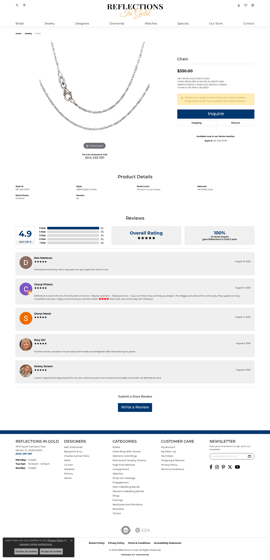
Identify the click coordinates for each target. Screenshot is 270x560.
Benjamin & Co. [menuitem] (73, 451)
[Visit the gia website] (142, 530)
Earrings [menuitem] (118, 500)
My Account (168, 447)
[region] (94, 95)
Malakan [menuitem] (69, 469)
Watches (151, 23)
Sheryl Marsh (42, 313)
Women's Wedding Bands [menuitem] (128, 491)
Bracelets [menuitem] (118, 508)
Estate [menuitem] (116, 447)
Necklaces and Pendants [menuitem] (128, 504)
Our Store (216, 23)
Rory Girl (39, 340)
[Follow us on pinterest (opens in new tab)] (223, 467)
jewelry (28, 33)
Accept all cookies (51, 551)
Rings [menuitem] (116, 495)
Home (18, 33)
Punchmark (142, 555)
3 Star (42, 235)
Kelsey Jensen (43, 366)
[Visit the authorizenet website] (126, 530)
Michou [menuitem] (68, 473)
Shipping (196, 123)
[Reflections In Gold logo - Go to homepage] (135, 11)
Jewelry (49, 23)
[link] (24, 5)
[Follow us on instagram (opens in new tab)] (217, 467)
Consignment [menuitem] (121, 469)
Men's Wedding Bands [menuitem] (126, 486)
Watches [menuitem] (118, 473)
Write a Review (135, 407)
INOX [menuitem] (67, 460)
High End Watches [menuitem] (124, 464)
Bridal (20, 23)
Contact (248, 23)
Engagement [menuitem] (121, 482)
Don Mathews (43, 257)
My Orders (167, 455)
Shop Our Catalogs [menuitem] (124, 477)
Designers (82, 23)
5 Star (42, 228)
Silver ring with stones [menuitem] (127, 451)
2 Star (42, 239)
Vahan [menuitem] (68, 477)
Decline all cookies (26, 551)
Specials (183, 23)
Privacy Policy (169, 464)
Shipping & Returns (172, 460)
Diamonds (117, 23)
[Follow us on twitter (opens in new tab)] (230, 467)
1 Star (43, 242)
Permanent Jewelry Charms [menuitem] (129, 460)
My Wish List (168, 451)
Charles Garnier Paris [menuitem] (76, 455)
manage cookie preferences (35, 544)
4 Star (42, 231)
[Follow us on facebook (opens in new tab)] (211, 467)
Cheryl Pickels (43, 284)
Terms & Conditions (172, 469)
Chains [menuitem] (117, 513)
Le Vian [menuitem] (68, 464)
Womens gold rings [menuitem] (125, 455)
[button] (17, 5)
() (102, 228)
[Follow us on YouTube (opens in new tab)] (237, 467)
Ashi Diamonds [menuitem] (73, 447)
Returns (235, 123)
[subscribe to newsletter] (249, 456)
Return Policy (97, 543)
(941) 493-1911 (94, 158)
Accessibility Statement (167, 543)
